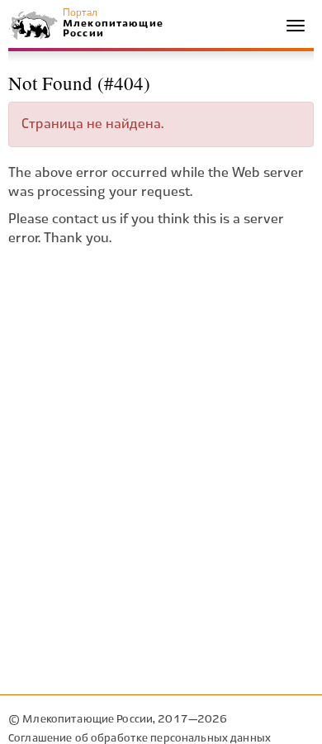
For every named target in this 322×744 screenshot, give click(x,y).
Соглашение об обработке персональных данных (139, 738)
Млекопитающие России (112, 28)
